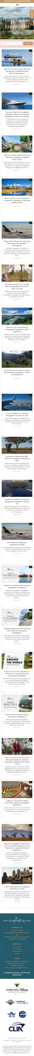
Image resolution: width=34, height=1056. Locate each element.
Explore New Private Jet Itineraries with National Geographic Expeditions (17, 243)
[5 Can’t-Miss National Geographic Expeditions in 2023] (17, 875)
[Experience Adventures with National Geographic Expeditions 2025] (17, 445)
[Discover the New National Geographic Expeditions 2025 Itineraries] (17, 316)
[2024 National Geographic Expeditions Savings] (17, 531)
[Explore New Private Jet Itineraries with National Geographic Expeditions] (17, 230)
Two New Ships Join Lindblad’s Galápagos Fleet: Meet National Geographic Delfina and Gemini (17, 114)
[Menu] (17, 4)
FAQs (17, 953)
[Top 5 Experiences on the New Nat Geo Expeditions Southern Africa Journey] (17, 273)
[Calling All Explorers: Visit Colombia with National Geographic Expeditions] (17, 617)
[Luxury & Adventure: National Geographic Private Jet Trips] (17, 402)
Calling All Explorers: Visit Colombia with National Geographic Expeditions (17, 631)
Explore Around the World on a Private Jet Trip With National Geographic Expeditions (17, 674)
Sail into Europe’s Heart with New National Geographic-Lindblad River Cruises (17, 157)
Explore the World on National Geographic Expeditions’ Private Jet (17, 502)
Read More (17, 84)
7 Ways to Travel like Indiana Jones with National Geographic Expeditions (17, 803)
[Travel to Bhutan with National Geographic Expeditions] (17, 703)
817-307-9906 (25, 1)
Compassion (17, 951)
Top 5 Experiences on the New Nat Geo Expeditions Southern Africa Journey (17, 286)
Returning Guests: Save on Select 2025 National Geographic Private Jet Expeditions (17, 372)
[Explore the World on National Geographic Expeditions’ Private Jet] (17, 488)
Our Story (17, 947)
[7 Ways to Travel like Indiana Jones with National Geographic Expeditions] (17, 789)
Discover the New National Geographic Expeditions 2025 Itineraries (17, 329)
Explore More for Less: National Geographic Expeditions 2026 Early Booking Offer (17, 200)
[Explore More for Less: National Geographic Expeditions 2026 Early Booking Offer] (17, 187)
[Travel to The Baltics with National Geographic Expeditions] (17, 574)
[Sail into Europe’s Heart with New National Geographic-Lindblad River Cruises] (17, 144)
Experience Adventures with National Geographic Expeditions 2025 (17, 459)
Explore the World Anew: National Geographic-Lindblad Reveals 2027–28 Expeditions (17, 71)
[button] (28, 43)
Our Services (17, 949)
